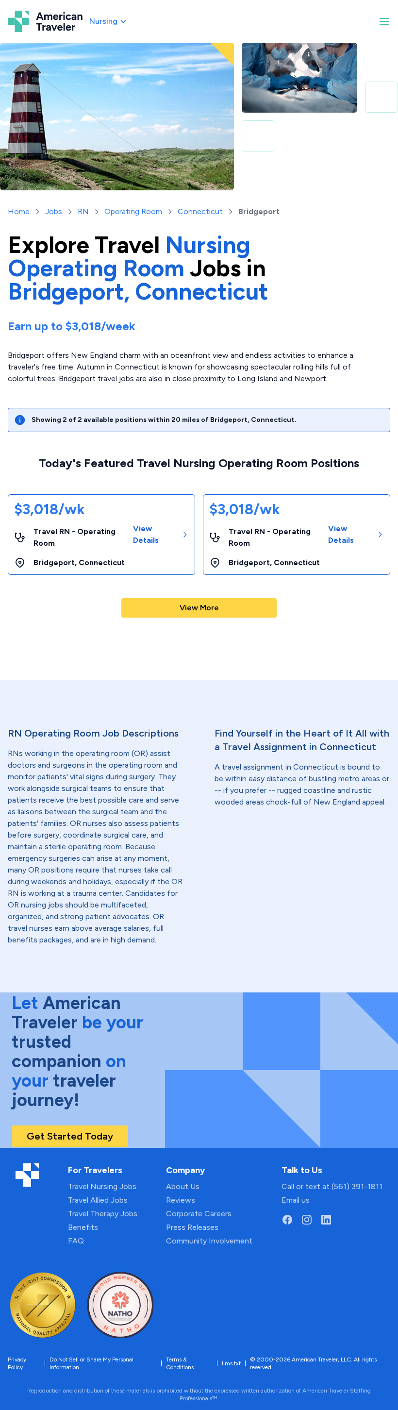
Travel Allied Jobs (98, 1200)
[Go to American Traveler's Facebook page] (287, 1219)
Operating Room (133, 211)
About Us (182, 1186)
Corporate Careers (199, 1213)
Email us (296, 1200)
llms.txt (231, 1363)
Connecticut (200, 211)
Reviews (180, 1200)
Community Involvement (209, 1240)
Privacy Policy (17, 1363)
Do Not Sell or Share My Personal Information (91, 1363)
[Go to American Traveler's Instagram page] (307, 1219)
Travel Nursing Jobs (102, 1186)
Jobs (53, 211)
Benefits (83, 1227)
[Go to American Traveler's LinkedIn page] (326, 1219)
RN (83, 211)
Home (19, 211)
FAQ (76, 1240)
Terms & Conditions (180, 1363)
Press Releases (192, 1227)
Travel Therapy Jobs (102, 1213)
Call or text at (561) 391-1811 (332, 1186)
